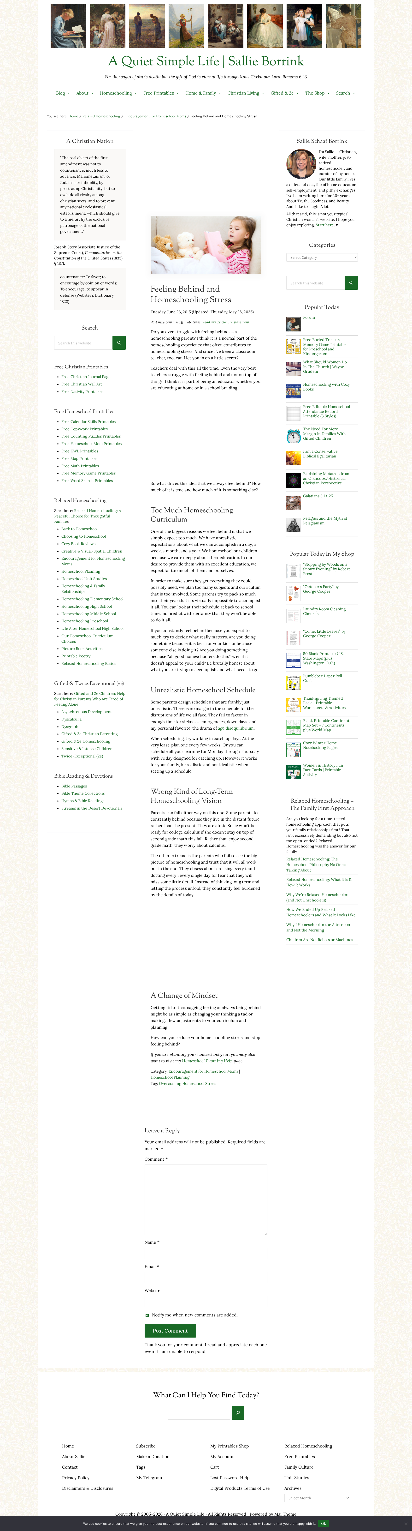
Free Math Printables (80, 465)
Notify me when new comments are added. (195, 1315)
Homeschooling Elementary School (92, 598)
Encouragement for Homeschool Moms (203, 1071)
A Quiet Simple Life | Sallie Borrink (206, 62)
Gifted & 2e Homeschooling (85, 741)
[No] (406, 1523)
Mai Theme (285, 1514)
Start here (325, 224)
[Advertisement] (206, 169)
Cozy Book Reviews (78, 543)
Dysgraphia (71, 726)
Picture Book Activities (81, 648)
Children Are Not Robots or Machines (319, 939)
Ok (323, 1523)
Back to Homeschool (79, 528)
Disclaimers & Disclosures (87, 1488)
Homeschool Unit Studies (84, 578)
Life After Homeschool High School (92, 628)
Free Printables (158, 93)
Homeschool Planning (80, 571)
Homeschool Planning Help (207, 1060)
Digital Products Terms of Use (240, 1488)
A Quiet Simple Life (185, 1514)
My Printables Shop (229, 1446)
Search (343, 93)
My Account (222, 1456)
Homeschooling (116, 93)
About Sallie (74, 1456)
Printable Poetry (75, 656)
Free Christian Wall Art (81, 384)
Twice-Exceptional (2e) (82, 756)
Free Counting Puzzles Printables (91, 436)
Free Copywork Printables (84, 428)
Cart (214, 1467)
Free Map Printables (79, 458)
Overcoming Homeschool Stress (187, 1083)
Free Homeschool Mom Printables (91, 443)
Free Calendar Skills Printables (88, 421)
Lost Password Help (230, 1477)
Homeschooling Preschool (84, 620)
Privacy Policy (75, 1477)
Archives (292, 1488)
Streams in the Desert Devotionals (91, 808)
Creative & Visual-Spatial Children (91, 551)
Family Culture (299, 1467)
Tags (140, 1467)
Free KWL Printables (79, 451)
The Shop (315, 93)
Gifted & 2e (282, 93)
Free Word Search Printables (87, 480)
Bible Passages (74, 786)
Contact (70, 1467)
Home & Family (200, 93)
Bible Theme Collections (83, 793)
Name (152, 1242)
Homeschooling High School (87, 606)
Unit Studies (296, 1477)
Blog (60, 93)
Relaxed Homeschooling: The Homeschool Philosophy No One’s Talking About (316, 864)
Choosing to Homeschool (83, 536)
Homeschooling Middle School (88, 613)
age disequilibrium (236, 728)
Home (68, 1446)
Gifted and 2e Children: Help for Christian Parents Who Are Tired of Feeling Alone (89, 699)
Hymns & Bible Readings (82, 800)
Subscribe (146, 1446)
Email (152, 1266)
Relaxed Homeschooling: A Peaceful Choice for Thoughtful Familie (87, 516)
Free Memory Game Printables (88, 473)
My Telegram (149, 1477)
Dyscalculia (71, 719)
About (82, 93)
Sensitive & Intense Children (86, 748)
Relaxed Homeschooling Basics (88, 663)
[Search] (238, 1413)
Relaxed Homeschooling (308, 1446)
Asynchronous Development (86, 711)
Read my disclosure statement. (226, 322)
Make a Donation (153, 1456)
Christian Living (243, 93)
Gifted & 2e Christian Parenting (89, 733)
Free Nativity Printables (82, 391)
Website (152, 1290)
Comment (156, 1159)
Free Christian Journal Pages (86, 376)
